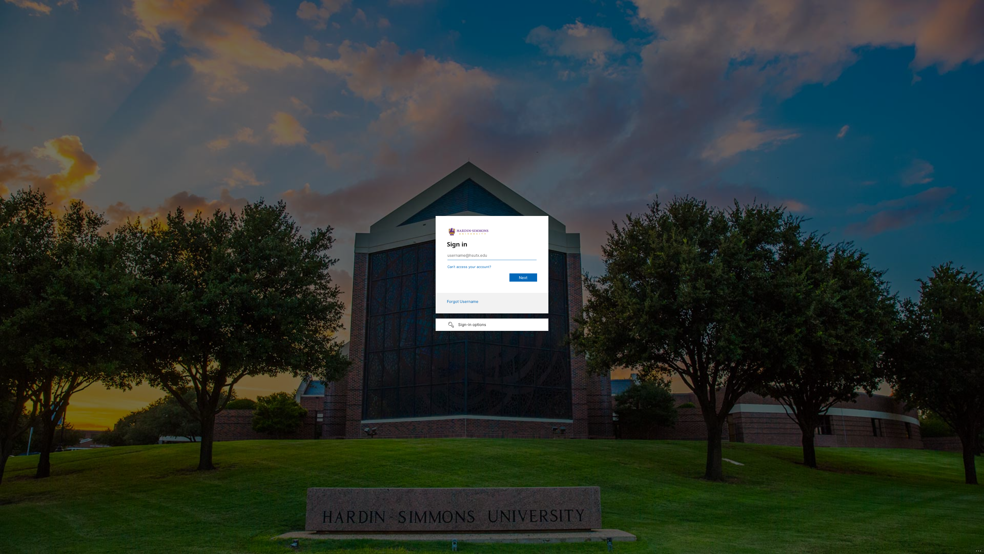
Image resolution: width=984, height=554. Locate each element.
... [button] (979, 549)
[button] (492, 325)
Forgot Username (462, 301)
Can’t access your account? (469, 267)
